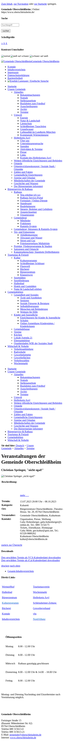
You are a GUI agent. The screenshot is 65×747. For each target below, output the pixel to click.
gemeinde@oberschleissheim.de (25, 734)
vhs (34, 613)
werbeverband (43, 608)
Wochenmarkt (40, 592)
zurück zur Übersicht (11, 545)
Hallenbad (7, 592)
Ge (34, 608)
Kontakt (6, 613)
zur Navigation (21, 4)
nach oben (15, 565)
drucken (5, 565)
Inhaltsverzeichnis (11, 619)
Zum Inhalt (6, 4)
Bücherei (6, 608)
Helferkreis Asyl (41, 597)
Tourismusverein (41, 586)
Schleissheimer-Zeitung (45, 603)
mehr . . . (24, 495)
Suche (4, 18)
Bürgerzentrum (9, 597)
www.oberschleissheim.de (23, 737)
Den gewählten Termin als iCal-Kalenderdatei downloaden (30, 560)
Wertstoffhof (8, 586)
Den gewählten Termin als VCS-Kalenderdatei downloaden (31, 557)
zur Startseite (40, 4)
